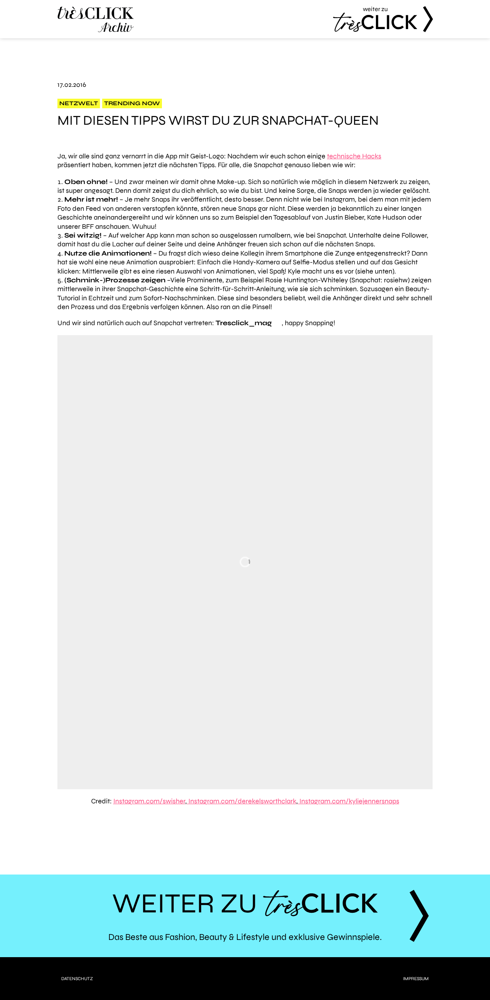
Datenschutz (77, 978)
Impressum (416, 978)
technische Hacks (354, 156)
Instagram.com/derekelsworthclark (241, 801)
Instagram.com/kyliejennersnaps (348, 801)
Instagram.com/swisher (149, 801)
